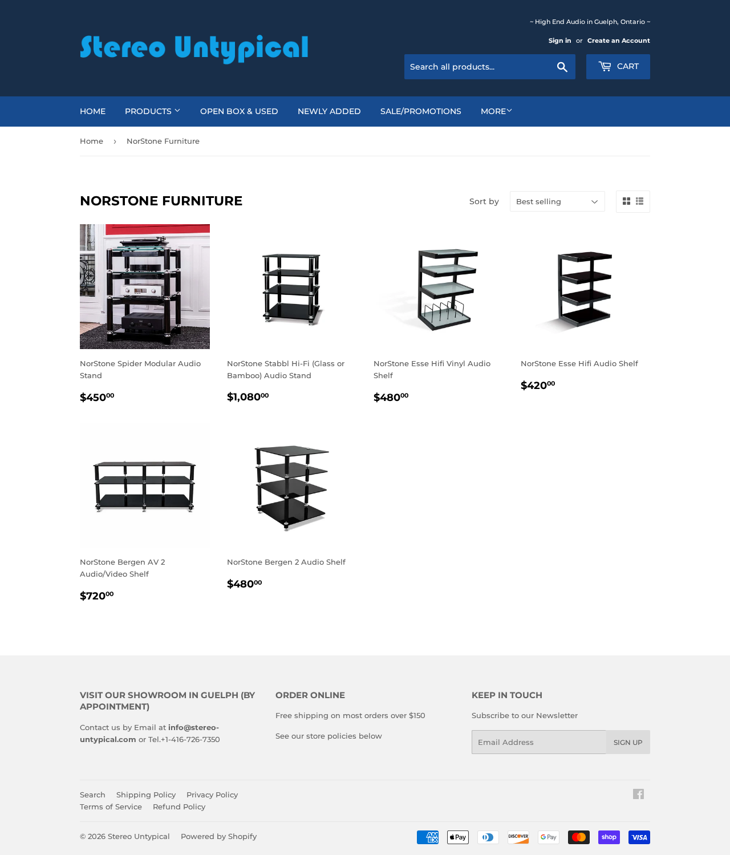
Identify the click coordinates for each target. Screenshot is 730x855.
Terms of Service (111, 806)
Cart (627, 66)
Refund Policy (179, 806)
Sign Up (628, 742)
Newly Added (329, 111)
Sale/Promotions (420, 111)
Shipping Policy (146, 794)
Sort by (484, 201)
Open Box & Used (239, 111)
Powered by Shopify (219, 836)
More (493, 111)
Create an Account (618, 40)
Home (93, 111)
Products (149, 111)
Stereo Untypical (139, 836)
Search (93, 794)
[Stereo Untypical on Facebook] (638, 795)
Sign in (560, 40)
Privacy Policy (212, 794)
